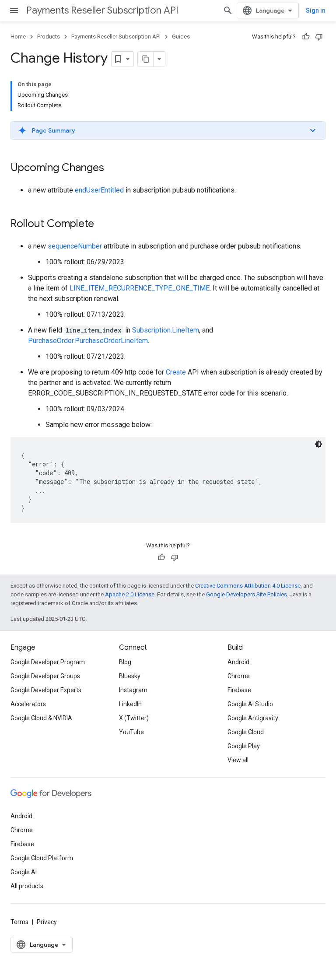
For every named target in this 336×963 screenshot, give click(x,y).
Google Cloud (246, 731)
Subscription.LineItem (165, 330)
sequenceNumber (75, 246)
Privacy (47, 921)
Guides (181, 36)
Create (176, 372)
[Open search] (228, 10)
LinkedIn (130, 703)
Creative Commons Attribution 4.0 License (248, 585)
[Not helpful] (319, 36)
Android (238, 661)
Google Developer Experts (45, 689)
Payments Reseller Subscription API (102, 10)
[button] (168, 130)
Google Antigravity (253, 717)
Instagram (133, 689)
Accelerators (28, 703)
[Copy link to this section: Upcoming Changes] (113, 168)
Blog (125, 661)
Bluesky (129, 675)
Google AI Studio (250, 703)
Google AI (23, 871)
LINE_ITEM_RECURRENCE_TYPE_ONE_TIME (140, 288)
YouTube (131, 731)
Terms (19, 921)
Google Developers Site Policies (246, 594)
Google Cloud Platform (41, 857)
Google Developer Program (47, 661)
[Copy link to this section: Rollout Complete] (103, 224)
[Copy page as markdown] (146, 59)
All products (26, 885)
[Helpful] (305, 36)
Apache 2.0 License (129, 594)
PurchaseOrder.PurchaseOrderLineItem (88, 340)
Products (48, 36)
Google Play (244, 745)
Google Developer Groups (45, 675)
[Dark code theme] (319, 444)
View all (238, 759)
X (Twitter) (134, 717)
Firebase (239, 689)
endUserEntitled (99, 190)
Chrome (239, 675)
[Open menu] (14, 10)
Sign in (316, 10)
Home (18, 36)
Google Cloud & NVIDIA (41, 717)
